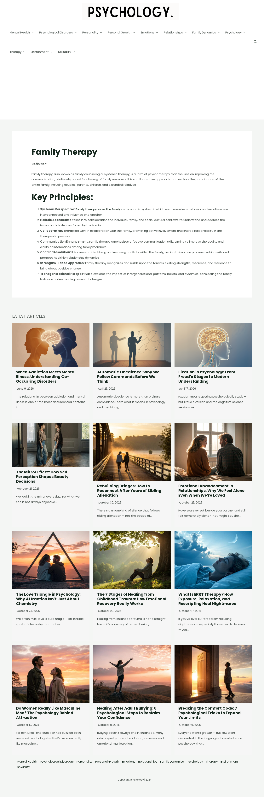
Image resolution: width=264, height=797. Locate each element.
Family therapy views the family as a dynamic (108, 209)
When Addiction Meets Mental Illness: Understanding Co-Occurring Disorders (46, 376)
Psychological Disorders (57, 761)
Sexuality (23, 767)
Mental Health (27, 761)
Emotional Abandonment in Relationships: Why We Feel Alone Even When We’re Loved (211, 490)
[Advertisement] (132, 90)
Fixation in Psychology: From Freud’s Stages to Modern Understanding (206, 376)
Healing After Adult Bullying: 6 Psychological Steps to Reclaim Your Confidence (128, 712)
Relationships (147, 761)
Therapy (212, 761)
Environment (229, 761)
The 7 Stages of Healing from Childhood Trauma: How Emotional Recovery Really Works (131, 599)
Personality (84, 761)
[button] (255, 42)
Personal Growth (107, 761)
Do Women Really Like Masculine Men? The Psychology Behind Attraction (48, 712)
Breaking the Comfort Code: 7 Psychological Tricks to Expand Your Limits (209, 712)
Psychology (195, 761)
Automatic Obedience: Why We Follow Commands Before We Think (128, 376)
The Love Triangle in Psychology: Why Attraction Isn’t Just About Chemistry (48, 599)
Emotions (128, 761)
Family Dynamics (172, 761)
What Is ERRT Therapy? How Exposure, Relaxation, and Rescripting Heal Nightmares (207, 599)
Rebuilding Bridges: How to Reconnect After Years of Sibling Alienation (129, 490)
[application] (31, 32)
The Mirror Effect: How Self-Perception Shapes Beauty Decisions (43, 476)
